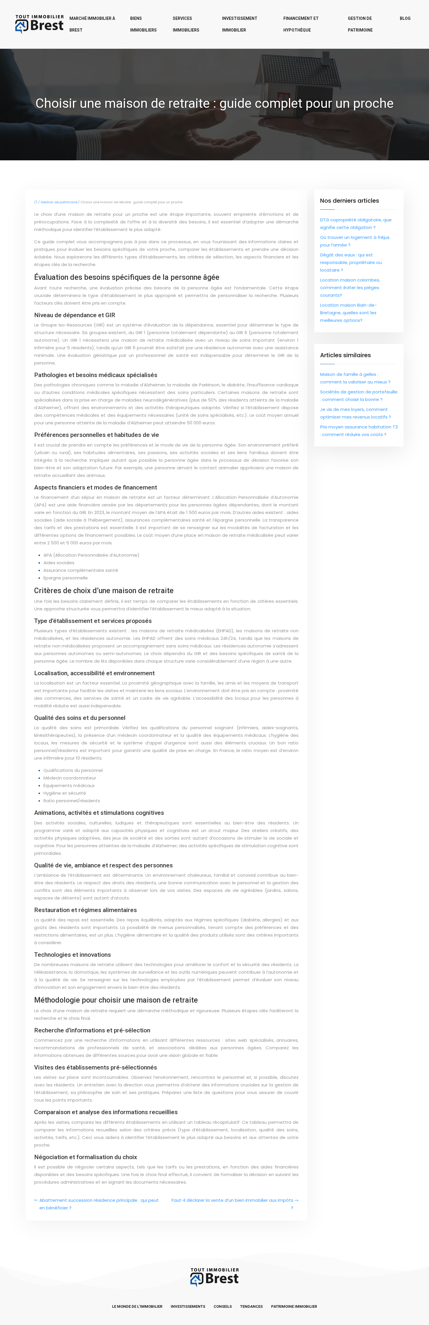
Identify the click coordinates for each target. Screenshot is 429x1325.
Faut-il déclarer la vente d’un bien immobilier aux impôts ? (232, 1204)
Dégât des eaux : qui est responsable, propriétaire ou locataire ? (351, 262)
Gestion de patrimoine (360, 24)
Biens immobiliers (143, 24)
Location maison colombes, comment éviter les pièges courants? (350, 287)
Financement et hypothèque (301, 24)
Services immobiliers (186, 24)
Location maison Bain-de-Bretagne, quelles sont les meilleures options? (348, 312)
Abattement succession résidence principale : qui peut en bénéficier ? (99, 1204)
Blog (405, 18)
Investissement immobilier (239, 24)
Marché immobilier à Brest (92, 24)
